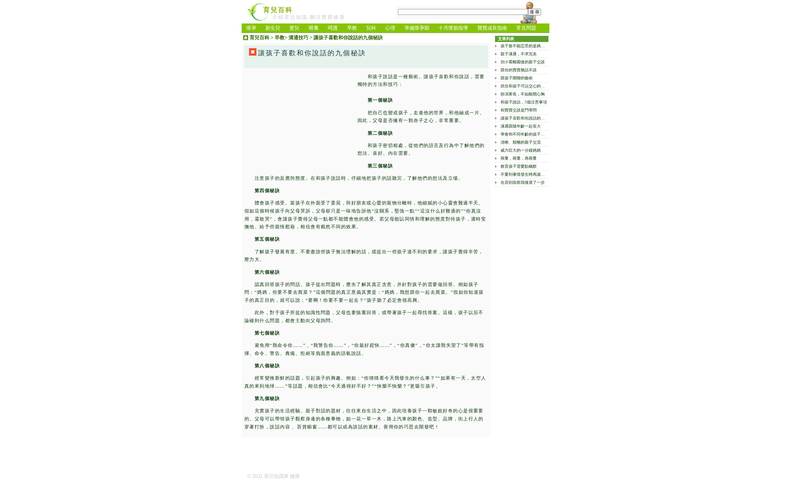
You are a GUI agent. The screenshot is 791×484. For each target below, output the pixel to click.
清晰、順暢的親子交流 (521, 142)
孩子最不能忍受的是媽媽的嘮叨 (529, 46)
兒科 (371, 28)
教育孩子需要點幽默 (519, 166)
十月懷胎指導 (453, 28)
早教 (352, 28)
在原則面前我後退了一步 (523, 182)
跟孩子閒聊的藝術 (517, 78)
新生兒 (272, 28)
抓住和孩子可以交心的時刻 (525, 86)
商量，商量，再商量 (519, 158)
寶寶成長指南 (492, 28)
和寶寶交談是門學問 (519, 110)
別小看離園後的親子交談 (523, 62)
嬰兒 (294, 28)
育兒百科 (278, 10)
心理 (390, 28)
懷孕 (251, 28)
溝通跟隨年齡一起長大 (521, 126)
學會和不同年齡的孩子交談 (525, 134)
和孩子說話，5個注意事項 (524, 102)
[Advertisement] (299, 116)
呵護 (333, 28)
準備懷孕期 (416, 28)
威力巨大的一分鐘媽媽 (521, 150)
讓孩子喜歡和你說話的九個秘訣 (529, 118)
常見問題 (526, 28)
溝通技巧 (298, 37)
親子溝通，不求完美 (519, 54)
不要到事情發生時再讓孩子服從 (529, 174)
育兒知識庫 (276, 476)
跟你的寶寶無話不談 (519, 70)
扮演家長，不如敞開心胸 (523, 94)
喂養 (314, 28)
